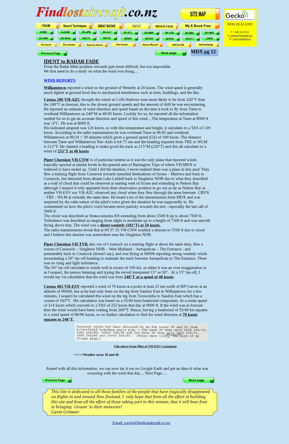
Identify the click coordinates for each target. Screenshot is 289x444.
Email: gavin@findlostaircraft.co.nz (141, 423)
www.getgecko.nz (242, 38)
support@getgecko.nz (241, 35)
